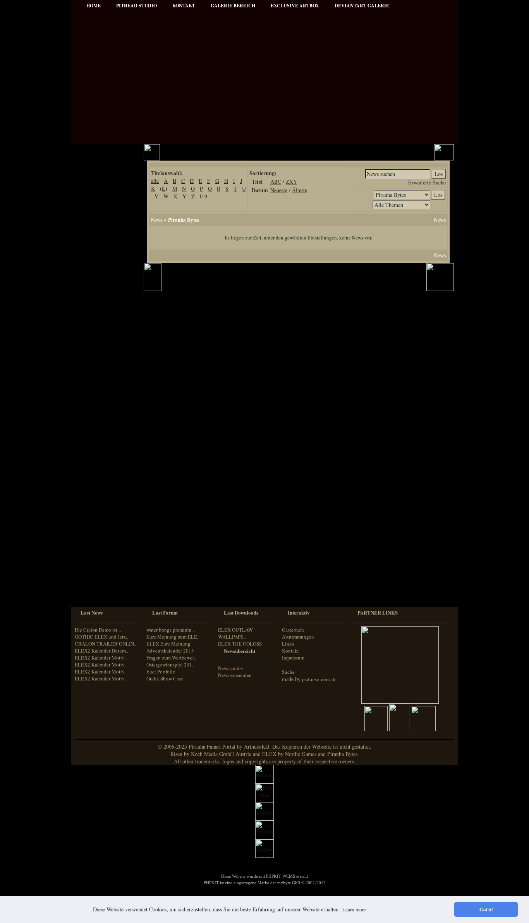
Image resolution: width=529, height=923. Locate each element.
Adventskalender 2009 (104, 462)
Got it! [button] (486, 909)
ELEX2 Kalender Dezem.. (101, 650)
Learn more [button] (354, 909)
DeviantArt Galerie (362, 5)
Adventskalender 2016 (104, 504)
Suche (288, 671)
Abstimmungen (298, 636)
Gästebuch (293, 629)
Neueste (278, 190)
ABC (275, 181)
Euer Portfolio (160, 671)
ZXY (291, 181)
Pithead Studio (136, 5)
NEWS (89, 172)
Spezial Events (96, 301)
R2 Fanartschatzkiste (103, 420)
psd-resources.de (319, 679)
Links (288, 643)
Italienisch (91, 570)
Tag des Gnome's (99, 399)
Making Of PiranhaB (103, 322)
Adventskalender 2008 (104, 451)
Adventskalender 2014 (104, 483)
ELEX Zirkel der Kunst (105, 430)
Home (93, 5)
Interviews (92, 280)
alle (155, 180)
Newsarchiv (93, 214)
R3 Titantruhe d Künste (106, 441)
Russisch (90, 584)
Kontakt (290, 650)
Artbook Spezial (98, 312)
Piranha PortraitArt (102, 343)
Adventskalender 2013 (104, 472)
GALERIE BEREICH (233, 5)
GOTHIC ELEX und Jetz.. (101, 636)
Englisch (89, 555)
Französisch (93, 562)
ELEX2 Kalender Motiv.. (101, 657)
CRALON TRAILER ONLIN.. (105, 643)
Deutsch (89, 548)
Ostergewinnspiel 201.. (170, 664)
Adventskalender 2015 (104, 493)
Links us (91, 204)
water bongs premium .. (170, 629)
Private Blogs (95, 291)
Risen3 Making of (99, 389)
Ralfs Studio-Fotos (100, 333)
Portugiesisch (94, 577)
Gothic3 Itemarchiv (101, 409)
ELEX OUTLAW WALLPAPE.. (235, 633)
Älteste (299, 190)
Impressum (93, 225)
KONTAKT (183, 5)
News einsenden (235, 675)
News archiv (231, 668)
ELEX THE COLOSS (240, 643)
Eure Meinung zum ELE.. (172, 636)
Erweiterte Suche (427, 182)
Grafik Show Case (164, 678)
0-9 (203, 196)
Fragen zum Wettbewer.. (171, 657)
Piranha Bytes (183, 219)
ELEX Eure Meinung (168, 643)
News (156, 219)
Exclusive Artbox (295, 5)
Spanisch (90, 591)
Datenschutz (94, 235)
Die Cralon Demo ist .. (98, 629)
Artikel (89, 193)
